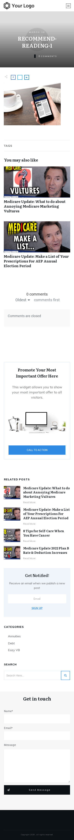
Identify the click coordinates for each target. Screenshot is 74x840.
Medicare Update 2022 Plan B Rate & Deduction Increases (46, 550)
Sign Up (37, 608)
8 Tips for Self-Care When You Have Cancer (43, 533)
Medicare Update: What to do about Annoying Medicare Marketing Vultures (37, 191)
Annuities (14, 636)
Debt (11, 643)
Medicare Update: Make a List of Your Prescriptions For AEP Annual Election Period (37, 246)
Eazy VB (14, 650)
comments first (47, 300)
